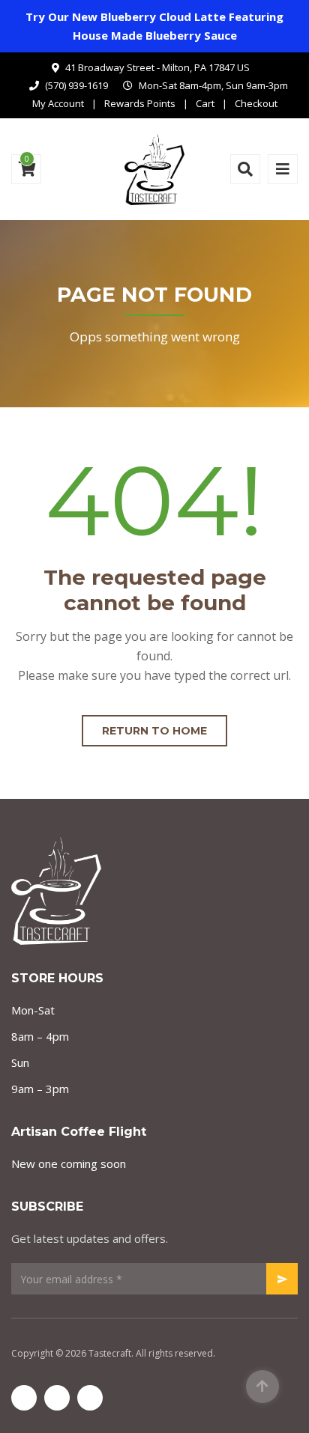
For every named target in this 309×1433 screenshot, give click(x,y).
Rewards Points (140, 103)
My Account (58, 103)
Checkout (256, 103)
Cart (205, 103)
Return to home (154, 730)
